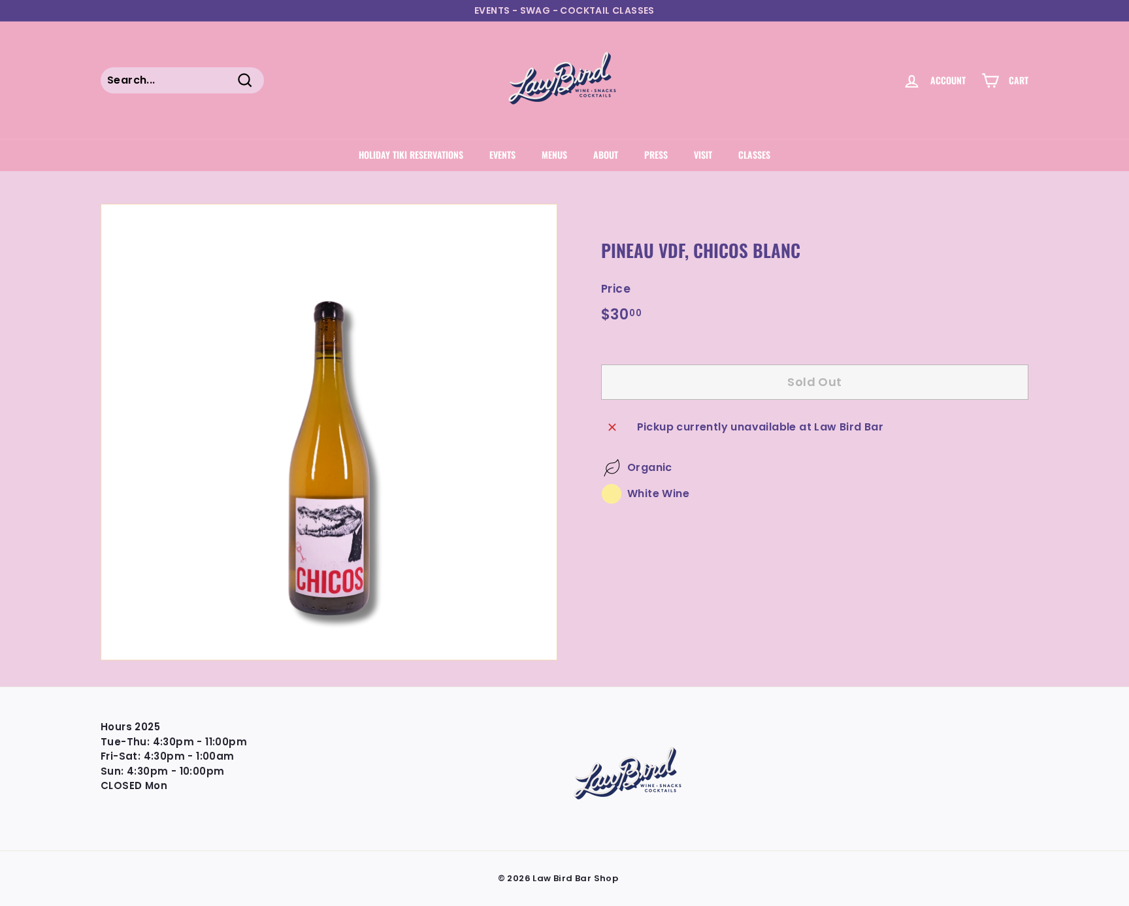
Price (615, 289)
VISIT (703, 154)
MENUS (554, 154)
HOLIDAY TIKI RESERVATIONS (411, 154)
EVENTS (502, 154)
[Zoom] (329, 432)
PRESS (656, 154)
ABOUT (605, 154)
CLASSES (754, 154)
